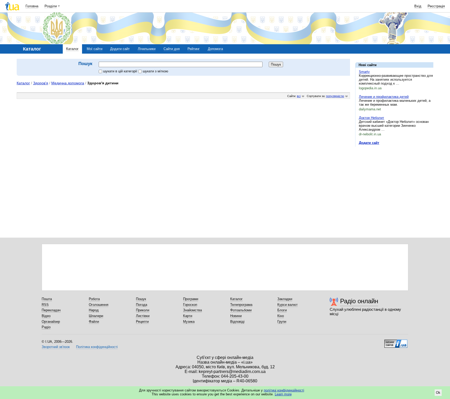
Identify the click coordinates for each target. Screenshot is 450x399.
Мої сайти (94, 49)
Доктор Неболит (371, 118)
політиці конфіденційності (284, 390)
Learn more (283, 394)
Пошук (141, 299)
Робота (94, 299)
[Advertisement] (394, 182)
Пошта (47, 299)
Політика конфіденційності (97, 347)
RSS (45, 305)
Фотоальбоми (241, 310)
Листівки (142, 316)
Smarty (364, 72)
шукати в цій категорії (120, 71)
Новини (236, 316)
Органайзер (51, 322)
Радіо (46, 327)
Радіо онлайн (359, 301)
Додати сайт (120, 49)
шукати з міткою (155, 71)
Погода (141, 305)
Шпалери (96, 316)
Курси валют (287, 305)
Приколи (142, 310)
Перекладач (51, 310)
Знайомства (192, 310)
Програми (190, 299)
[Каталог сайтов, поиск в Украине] (395, 342)
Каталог (72, 49)
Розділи (51, 6)
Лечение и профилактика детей (384, 97)
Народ (94, 310)
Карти (187, 316)
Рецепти (142, 322)
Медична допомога (67, 83)
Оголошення (98, 305)
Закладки (284, 299)
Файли (94, 322)
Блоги (282, 310)
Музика (189, 322)
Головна (32, 6)
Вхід (417, 6)
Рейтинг (194, 49)
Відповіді (237, 322)
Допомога (215, 49)
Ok (438, 393)
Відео (46, 316)
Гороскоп (190, 305)
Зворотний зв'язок (56, 347)
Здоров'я (40, 83)
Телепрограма (241, 305)
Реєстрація (436, 6)
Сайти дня (172, 49)
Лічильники (146, 49)
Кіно (280, 316)
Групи (281, 322)
